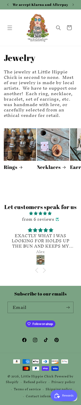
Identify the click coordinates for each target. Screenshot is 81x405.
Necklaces (49, 167)
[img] (40, 213)
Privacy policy (63, 382)
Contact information (43, 396)
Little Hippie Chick (37, 376)
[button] (9, 27)
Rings (11, 167)
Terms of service (27, 389)
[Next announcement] (73, 5)
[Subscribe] (68, 307)
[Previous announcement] (8, 5)
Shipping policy (59, 389)
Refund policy (35, 382)
